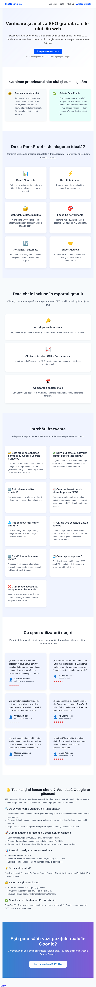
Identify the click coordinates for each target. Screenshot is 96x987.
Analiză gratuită (83, 4)
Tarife (61, 4)
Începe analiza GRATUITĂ (48, 964)
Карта (3, 986)
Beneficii (53, 4)
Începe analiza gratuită (48, 51)
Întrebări (70, 4)
